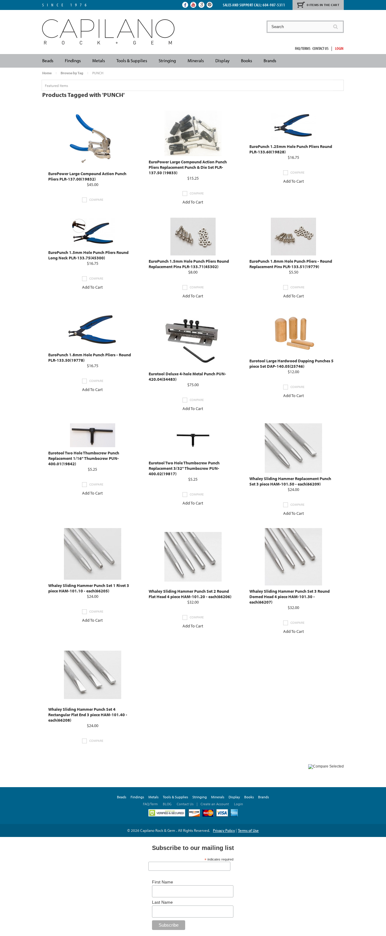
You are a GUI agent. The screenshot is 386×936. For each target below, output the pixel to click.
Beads (47, 60)
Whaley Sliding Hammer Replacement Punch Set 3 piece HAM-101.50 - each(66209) (290, 481)
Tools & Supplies (131, 60)
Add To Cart (192, 202)
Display (222, 60)
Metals (98, 60)
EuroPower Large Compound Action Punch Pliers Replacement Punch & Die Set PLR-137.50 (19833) (188, 167)
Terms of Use (248, 830)
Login (339, 48)
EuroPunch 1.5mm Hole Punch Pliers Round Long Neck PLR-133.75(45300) (88, 255)
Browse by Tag (72, 73)
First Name (162, 882)
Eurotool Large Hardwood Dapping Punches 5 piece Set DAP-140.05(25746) (291, 363)
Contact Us (320, 48)
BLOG (167, 804)
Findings (73, 60)
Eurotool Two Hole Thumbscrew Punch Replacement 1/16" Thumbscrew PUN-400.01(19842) (83, 458)
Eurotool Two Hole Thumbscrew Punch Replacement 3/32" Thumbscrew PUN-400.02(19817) (184, 468)
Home (47, 73)
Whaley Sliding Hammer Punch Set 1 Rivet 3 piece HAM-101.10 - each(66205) (88, 588)
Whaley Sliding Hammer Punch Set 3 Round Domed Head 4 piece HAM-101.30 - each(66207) (289, 596)
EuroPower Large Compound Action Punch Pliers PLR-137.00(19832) (87, 176)
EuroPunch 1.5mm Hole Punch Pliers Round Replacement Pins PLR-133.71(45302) (189, 263)
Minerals (196, 60)
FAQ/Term (151, 804)
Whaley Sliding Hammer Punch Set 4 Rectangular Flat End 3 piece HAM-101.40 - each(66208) (87, 715)
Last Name (162, 902)
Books (246, 60)
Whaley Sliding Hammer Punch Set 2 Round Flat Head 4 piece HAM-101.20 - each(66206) (190, 593)
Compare (96, 199)
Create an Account (215, 804)
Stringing (167, 60)
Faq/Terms (302, 48)
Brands (270, 60)
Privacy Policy (224, 830)
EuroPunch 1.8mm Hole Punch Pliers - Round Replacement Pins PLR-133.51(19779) (290, 263)
